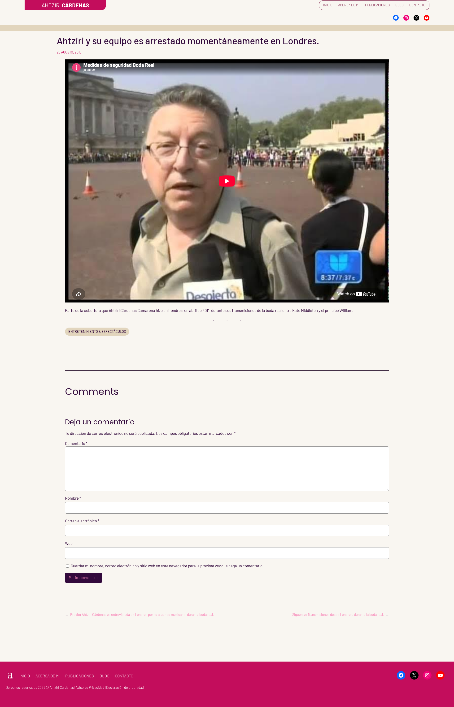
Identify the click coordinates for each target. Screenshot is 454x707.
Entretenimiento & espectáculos (97, 331)
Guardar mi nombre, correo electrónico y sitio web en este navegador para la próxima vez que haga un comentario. (167, 565)
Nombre (73, 498)
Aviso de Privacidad (90, 687)
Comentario (76, 443)
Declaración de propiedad (125, 687)
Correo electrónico (82, 520)
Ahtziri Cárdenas (62, 687)
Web (69, 543)
